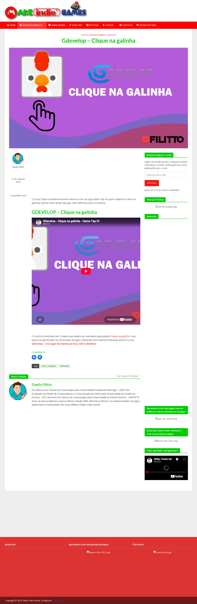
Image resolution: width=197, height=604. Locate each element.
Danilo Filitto (18, 167)
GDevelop (111, 35)
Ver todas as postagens (127, 376)
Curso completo (48, 366)
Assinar (152, 183)
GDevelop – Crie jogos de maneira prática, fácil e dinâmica (64, 343)
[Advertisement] (139, 10)
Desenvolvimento (97, 35)
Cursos (84, 35)
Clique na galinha (120, 336)
